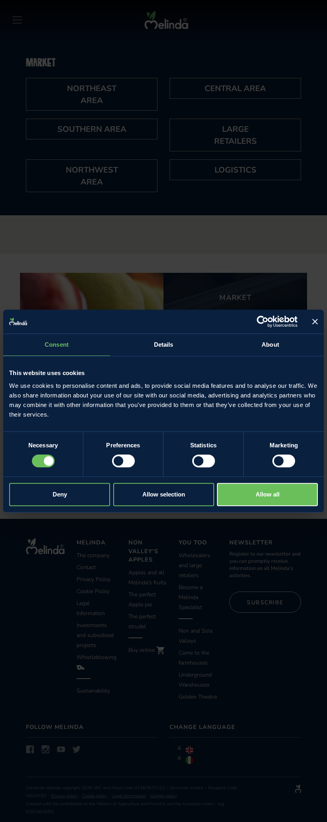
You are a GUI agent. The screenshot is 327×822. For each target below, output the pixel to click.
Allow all (268, 494)
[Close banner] (315, 321)
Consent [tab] (57, 344)
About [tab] (270, 344)
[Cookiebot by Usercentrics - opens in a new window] (262, 322)
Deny (60, 494)
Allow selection (163, 494)
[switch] (123, 461)
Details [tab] (163, 344)
